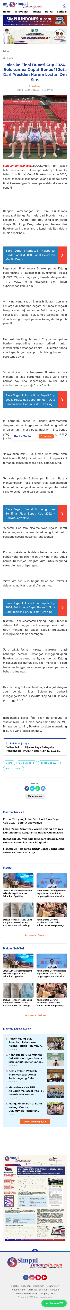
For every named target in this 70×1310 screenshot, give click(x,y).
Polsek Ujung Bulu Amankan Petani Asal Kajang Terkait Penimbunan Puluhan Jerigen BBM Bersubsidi (26, 1042)
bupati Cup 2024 (49, 763)
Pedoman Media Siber (26, 1293)
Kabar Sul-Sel (13, 948)
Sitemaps (32, 1289)
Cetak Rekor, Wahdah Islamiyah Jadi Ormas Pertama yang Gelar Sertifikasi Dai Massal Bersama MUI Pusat (22, 1074)
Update (47, 436)
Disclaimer (38, 1286)
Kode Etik (26, 1286)
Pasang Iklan (52, 1286)
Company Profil (47, 1293)
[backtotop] (35, 1252)
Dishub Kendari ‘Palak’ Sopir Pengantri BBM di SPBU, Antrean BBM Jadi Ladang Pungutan (17, 922)
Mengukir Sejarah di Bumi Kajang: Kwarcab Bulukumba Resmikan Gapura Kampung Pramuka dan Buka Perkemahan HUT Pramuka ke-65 (26, 1107)
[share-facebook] (26, 788)
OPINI (7, 868)
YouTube (46, 1281)
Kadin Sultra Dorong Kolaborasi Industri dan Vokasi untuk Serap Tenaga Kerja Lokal (50, 922)
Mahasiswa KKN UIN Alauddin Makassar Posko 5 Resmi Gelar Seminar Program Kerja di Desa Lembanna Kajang (26, 1091)
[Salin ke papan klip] (43, 788)
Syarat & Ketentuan (49, 1289)
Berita (49, 11)
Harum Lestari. (13, 768)
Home (7, 11)
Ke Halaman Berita (34, 935)
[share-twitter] (32, 788)
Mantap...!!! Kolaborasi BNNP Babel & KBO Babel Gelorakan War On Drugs (30, 255)
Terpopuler (21, 11)
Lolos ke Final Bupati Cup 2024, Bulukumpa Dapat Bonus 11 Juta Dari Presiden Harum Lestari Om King (30, 400)
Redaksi (15, 1286)
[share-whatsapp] (37, 788)
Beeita (9, 763)
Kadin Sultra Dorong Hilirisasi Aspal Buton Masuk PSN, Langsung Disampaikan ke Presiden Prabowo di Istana (51, 893)
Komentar (36, 796)
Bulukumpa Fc (26, 763)
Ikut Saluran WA (54, 1303)
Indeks (36, 11)
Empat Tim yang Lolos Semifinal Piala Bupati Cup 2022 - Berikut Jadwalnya (30, 514)
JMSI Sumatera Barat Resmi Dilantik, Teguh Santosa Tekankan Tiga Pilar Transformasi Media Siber (17, 893)
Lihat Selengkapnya (34, 1121)
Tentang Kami (18, 1289)
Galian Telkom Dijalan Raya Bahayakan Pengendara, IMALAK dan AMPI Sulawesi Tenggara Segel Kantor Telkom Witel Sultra (33, 749)
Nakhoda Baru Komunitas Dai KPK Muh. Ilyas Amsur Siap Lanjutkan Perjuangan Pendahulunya (25, 1058)
